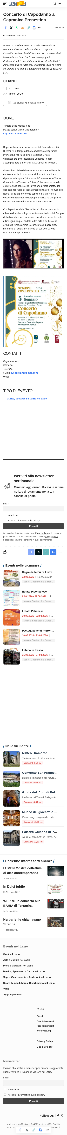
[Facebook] (58, 1116)
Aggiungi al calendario (27, 103)
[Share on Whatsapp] (17, 27)
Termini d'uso (42, 533)
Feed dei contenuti (45, 1021)
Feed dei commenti (45, 1026)
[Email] (22, 27)
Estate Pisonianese (34, 591)
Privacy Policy (51, 536)
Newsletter (12, 515)
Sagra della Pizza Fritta (37, 572)
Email (5, 503)
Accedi (40, 1016)
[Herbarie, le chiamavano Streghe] (55, 922)
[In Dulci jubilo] (55, 889)
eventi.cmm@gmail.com (24, 372)
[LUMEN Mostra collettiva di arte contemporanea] (55, 871)
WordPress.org (44, 1031)
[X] (62, 1116)
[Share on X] (11, 27)
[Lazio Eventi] (17, 3)
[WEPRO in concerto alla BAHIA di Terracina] (55, 903)
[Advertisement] (33, 706)
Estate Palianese (32, 611)
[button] (6, 3)
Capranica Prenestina (15, 133)
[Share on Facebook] (5, 27)
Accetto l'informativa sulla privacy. (24, 520)
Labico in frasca (32, 650)
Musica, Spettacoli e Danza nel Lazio (27, 398)
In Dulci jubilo (14, 886)
